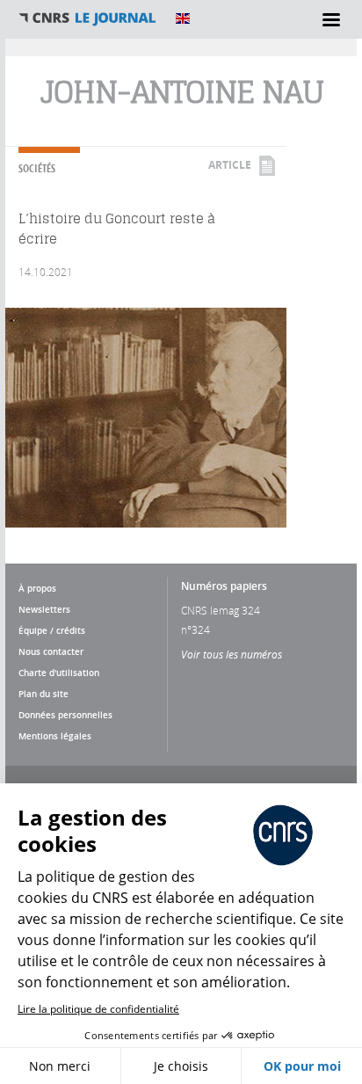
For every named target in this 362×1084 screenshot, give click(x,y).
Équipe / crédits (51, 630)
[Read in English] (183, 18)
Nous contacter (50, 651)
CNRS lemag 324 (220, 610)
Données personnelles (65, 715)
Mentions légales (54, 736)
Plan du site (43, 694)
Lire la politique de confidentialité (98, 1008)
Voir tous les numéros (231, 654)
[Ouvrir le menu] (331, 19)
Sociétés (36, 168)
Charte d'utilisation (58, 672)
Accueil (88, 18)
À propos (37, 588)
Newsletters (44, 609)
